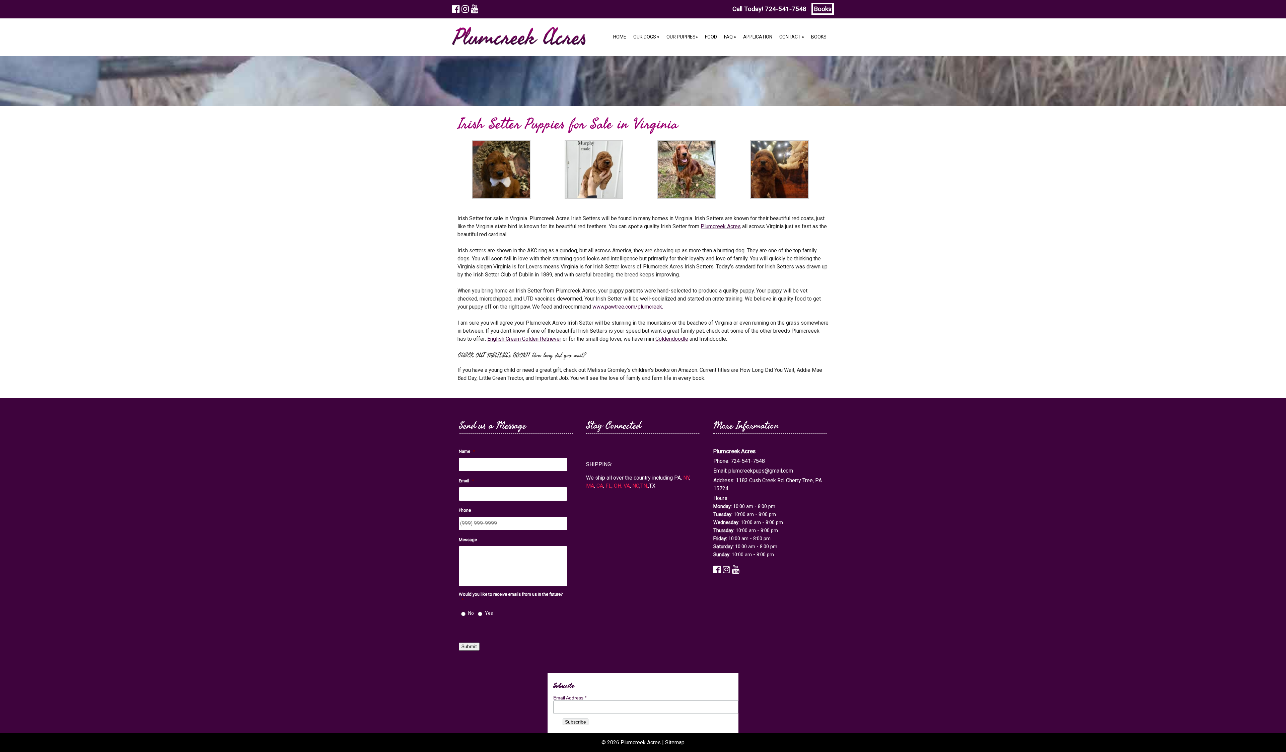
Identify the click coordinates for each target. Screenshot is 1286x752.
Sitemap (675, 742)
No (471, 613)
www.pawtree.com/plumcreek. (627, 307)
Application (757, 36)
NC (635, 486)
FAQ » (730, 36)
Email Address (569, 697)
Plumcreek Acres (721, 226)
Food (711, 36)
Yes (489, 613)
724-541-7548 (785, 9)
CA (599, 486)
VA (627, 486)
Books (823, 9)
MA (590, 486)
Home (619, 36)
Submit (469, 647)
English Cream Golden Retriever (524, 339)
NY (686, 478)
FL (608, 486)
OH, (619, 486)
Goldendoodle (671, 339)
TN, (644, 486)
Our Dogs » (646, 36)
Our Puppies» (682, 36)
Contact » (791, 36)
